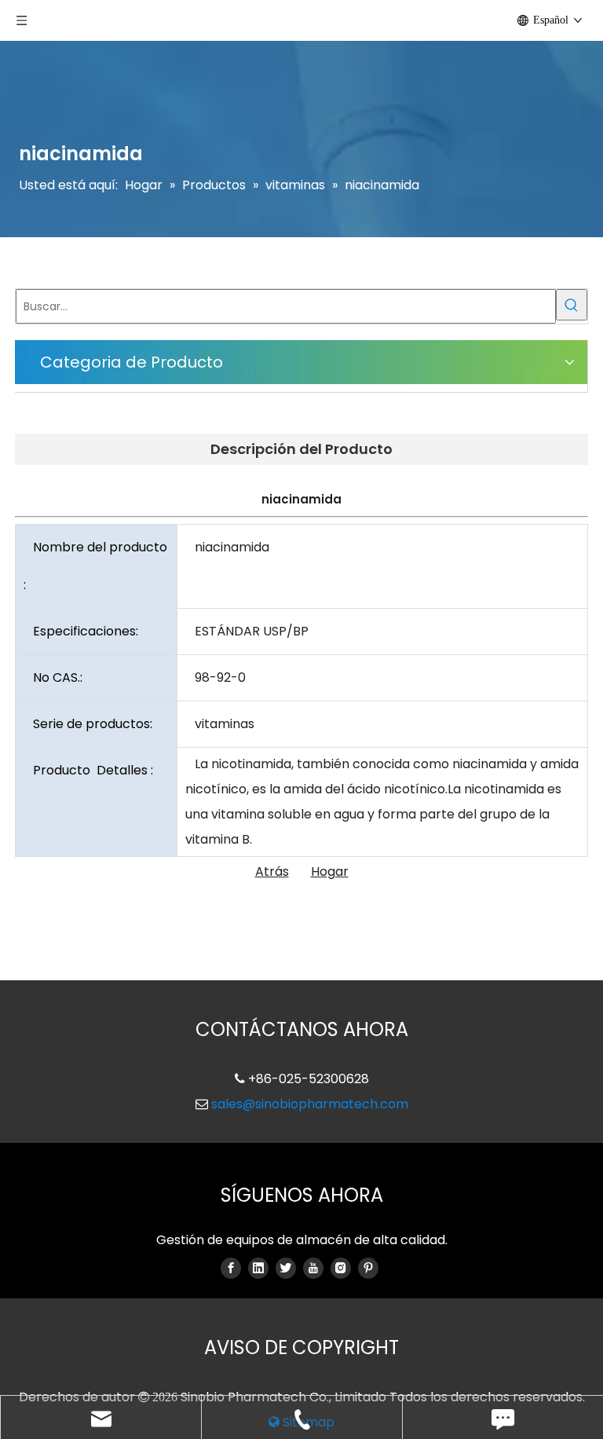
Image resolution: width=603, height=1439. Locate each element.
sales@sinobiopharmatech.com (309, 1104)
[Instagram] (341, 1268)
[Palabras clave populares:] (571, 304)
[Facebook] (231, 1268)
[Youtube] (313, 1268)
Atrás (272, 871)
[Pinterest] (368, 1268)
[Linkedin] (258, 1268)
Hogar (330, 871)
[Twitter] (286, 1268)
